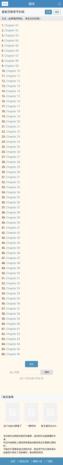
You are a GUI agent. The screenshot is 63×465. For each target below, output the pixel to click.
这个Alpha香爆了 (13, 425)
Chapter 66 (13, 354)
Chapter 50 (13, 273)
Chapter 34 (13, 192)
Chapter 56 (13, 303)
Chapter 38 (13, 212)
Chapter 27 (13, 157)
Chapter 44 (13, 243)
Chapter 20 (13, 121)
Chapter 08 (11, 61)
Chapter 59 (13, 319)
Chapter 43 (13, 238)
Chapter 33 (13, 187)
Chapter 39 (13, 217)
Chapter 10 (13, 71)
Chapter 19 (13, 116)
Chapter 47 (13, 258)
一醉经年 (31, 425)
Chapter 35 (13, 197)
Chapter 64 (13, 344)
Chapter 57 (13, 308)
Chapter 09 (11, 66)
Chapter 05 (11, 45)
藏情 (32, 4)
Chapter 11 (13, 76)
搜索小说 (37, 461)
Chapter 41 (13, 227)
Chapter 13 (13, 86)
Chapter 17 (13, 106)
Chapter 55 (13, 298)
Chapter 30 (13, 172)
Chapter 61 (13, 329)
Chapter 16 (13, 101)
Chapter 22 (13, 131)
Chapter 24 (13, 141)
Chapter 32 (13, 182)
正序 (48, 12)
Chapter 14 (13, 91)
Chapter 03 (11, 35)
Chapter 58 (13, 313)
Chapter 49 (13, 268)
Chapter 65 (13, 349)
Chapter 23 (13, 136)
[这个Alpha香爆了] (12, 421)
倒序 (57, 12)
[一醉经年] (31, 421)
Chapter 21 (13, 126)
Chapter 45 (13, 248)
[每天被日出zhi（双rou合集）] (50, 421)
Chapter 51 (13, 278)
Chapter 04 (11, 40)
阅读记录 (24, 461)
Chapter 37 (13, 207)
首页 (13, 461)
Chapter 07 (11, 55)
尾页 (32, 364)
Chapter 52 (13, 283)
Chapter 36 (13, 202)
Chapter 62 (13, 334)
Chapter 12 (13, 81)
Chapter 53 (13, 288)
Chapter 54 (13, 293)
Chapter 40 (13, 222)
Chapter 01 (11, 25)
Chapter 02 (11, 30)
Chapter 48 (13, 263)
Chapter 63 (13, 339)
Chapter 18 (13, 111)
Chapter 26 (13, 152)
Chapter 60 (13, 324)
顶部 (50, 461)
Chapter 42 (13, 233)
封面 (5, 3)
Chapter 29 (13, 167)
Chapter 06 (11, 50)
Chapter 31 (13, 177)
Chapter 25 (13, 147)
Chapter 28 (13, 162)
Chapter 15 (13, 96)
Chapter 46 (13, 253)
